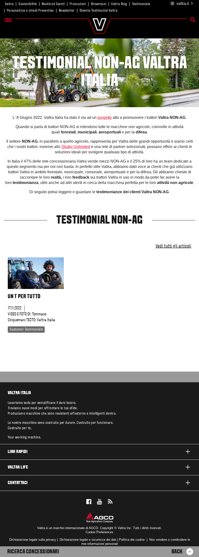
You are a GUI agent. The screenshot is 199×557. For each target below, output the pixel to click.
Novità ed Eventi (53, 4)
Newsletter (67, 10)
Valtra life (18, 467)
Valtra (9, 4)
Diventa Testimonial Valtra (98, 10)
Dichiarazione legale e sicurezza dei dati (87, 539)
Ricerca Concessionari (33, 552)
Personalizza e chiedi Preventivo (30, 10)
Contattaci (18, 483)
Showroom (98, 4)
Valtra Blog (119, 4)
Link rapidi (17, 452)
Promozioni (78, 4)
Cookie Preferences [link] (99, 532)
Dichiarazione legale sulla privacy (32, 539)
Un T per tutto (24, 296)
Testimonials (141, 4)
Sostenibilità (27, 4)
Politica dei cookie (132, 539)
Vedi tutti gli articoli (173, 246)
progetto (105, 117)
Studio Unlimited (75, 147)
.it (182, 3)
